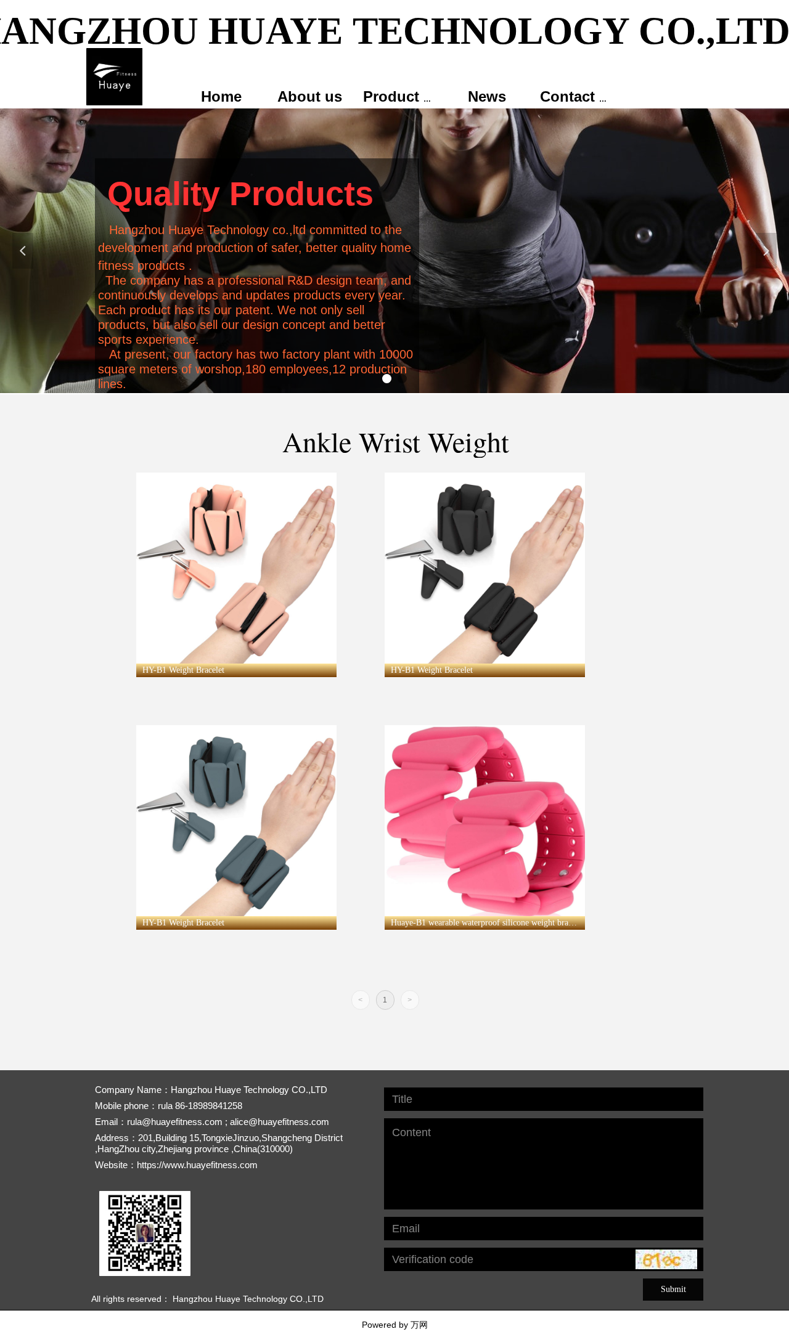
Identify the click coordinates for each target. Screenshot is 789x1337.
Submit (673, 1289)
